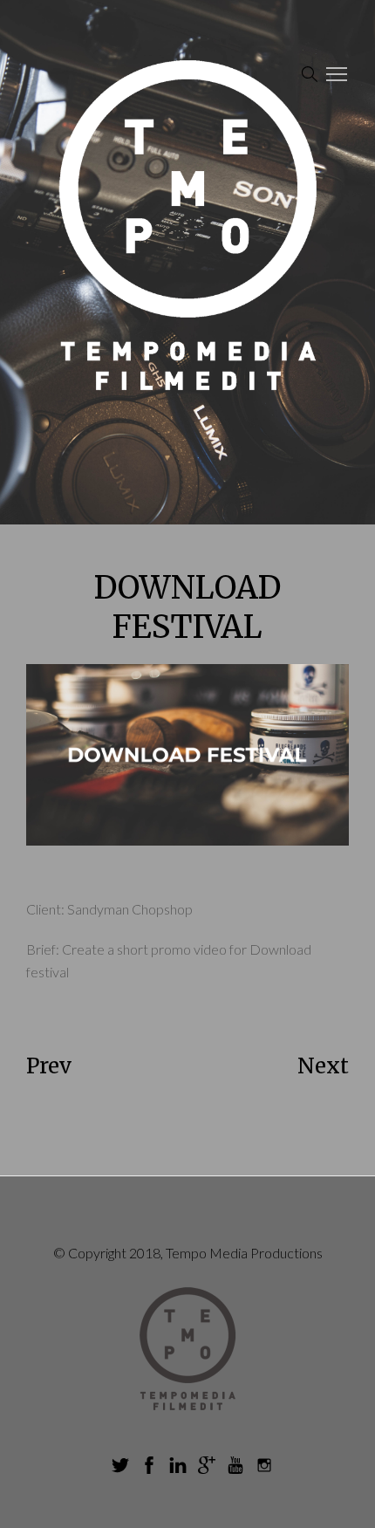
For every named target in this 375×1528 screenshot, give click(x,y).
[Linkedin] (178, 1465)
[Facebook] (149, 1465)
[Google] (206, 1465)
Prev (49, 1065)
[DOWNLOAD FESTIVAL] (187, 755)
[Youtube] (235, 1465)
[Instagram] (264, 1465)
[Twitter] (120, 1465)
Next (323, 1065)
